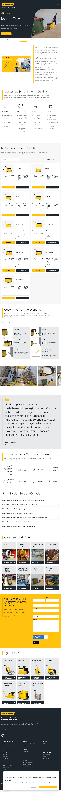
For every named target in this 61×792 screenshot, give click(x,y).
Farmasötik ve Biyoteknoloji (28, 764)
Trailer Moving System (7, 765)
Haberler (45, 746)
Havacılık (25, 760)
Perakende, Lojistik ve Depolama (29, 769)
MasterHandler (6, 758)
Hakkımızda (45, 743)
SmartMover (5, 752)
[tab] (4, 323)
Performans (5, 746)
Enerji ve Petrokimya (27, 766)
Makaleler (25, 753)
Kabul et (43, 787)
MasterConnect (46, 761)
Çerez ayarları (33, 787)
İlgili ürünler (40, 39)
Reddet (52, 787)
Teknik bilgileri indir (23, 187)
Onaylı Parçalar (46, 758)
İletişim (44, 748)
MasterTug (5, 754)
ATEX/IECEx (5, 769)
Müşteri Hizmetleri (47, 754)
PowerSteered (5, 763)
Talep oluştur (8, 187)
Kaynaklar (32, 39)
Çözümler (15, 39)
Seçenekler (23, 39)
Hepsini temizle (50, 159)
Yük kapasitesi (5, 159)
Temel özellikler (5, 39)
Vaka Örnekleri (26, 751)
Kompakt (4, 743)
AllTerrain (4, 761)
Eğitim (44, 756)
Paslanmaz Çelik (6, 767)
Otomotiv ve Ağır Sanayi (28, 762)
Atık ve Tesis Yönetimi (27, 771)
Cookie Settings (4, 790)
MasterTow (5, 756)
